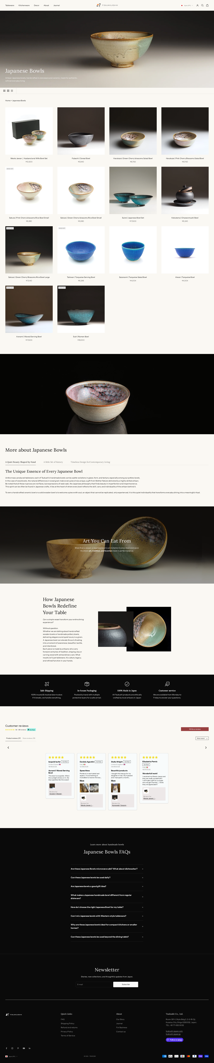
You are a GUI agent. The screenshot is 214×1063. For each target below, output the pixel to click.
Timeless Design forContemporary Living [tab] (90, 462)
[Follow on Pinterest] (18, 1048)
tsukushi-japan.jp (173, 1034)
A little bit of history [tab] (53, 462)
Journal (57, 5)
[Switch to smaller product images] (8, 91)
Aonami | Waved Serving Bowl (29, 336)
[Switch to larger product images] (4, 91)
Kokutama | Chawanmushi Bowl (185, 218)
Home (7, 100)
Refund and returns (69, 1027)
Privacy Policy (67, 1031)
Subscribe (126, 984)
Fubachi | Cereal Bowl (81, 158)
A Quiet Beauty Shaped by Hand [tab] (20, 462)
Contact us (121, 1031)
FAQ (63, 1019)
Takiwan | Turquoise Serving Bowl (81, 277)
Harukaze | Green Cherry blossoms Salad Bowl (133, 158)
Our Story (120, 1019)
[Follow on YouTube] (24, 1048)
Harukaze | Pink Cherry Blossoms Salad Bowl (185, 158)
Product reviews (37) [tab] (13, 738)
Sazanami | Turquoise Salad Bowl (133, 277)
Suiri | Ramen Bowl (81, 336)
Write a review (195, 729)
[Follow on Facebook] (6, 1048)
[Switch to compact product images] (12, 91)
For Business (121, 1027)
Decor (36, 5)
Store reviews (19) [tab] (29, 738)
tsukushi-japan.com (174, 1031)
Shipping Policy (67, 1023)
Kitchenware (24, 5)
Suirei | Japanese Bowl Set (133, 218)
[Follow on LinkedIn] (30, 1048)
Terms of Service (68, 1035)
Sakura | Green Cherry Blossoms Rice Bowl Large (29, 277)
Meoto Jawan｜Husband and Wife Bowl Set (29, 158)
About (46, 5)
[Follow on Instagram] (12, 1048)
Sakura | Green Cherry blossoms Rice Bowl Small (81, 218)
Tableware (9, 5)
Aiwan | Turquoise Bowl (185, 277)
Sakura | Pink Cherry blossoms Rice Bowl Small (29, 218)
